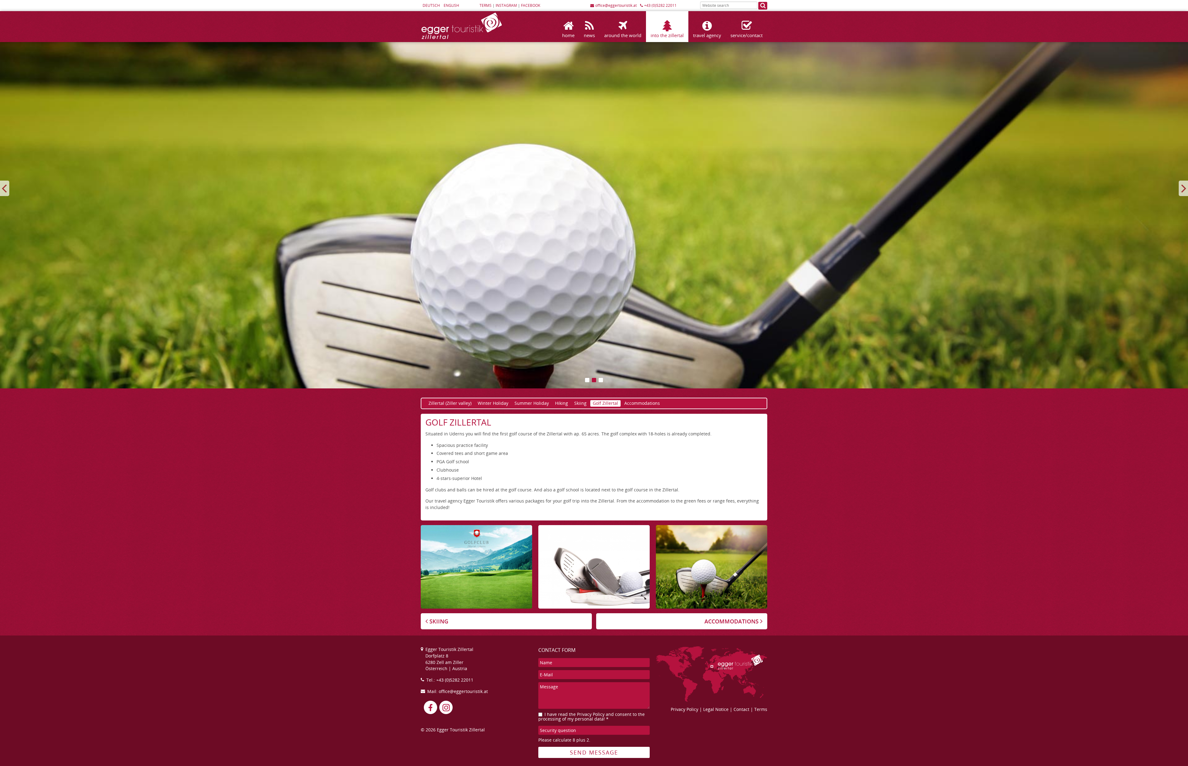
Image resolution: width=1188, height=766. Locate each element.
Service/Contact (746, 35)
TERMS (486, 5)
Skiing (580, 403)
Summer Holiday (531, 403)
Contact (741, 709)
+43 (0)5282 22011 (660, 5)
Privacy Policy (591, 714)
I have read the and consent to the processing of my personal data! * (591, 716)
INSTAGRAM (506, 5)
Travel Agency (707, 35)
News (589, 35)
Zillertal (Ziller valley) (449, 403)
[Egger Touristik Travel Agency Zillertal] (462, 39)
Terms (760, 709)
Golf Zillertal (605, 403)
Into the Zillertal (667, 35)
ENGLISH (451, 5)
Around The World (622, 35)
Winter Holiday (493, 403)
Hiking (561, 403)
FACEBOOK (530, 5)
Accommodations (642, 403)
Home (568, 35)
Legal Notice (716, 709)
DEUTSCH (431, 5)
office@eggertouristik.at (616, 5)
